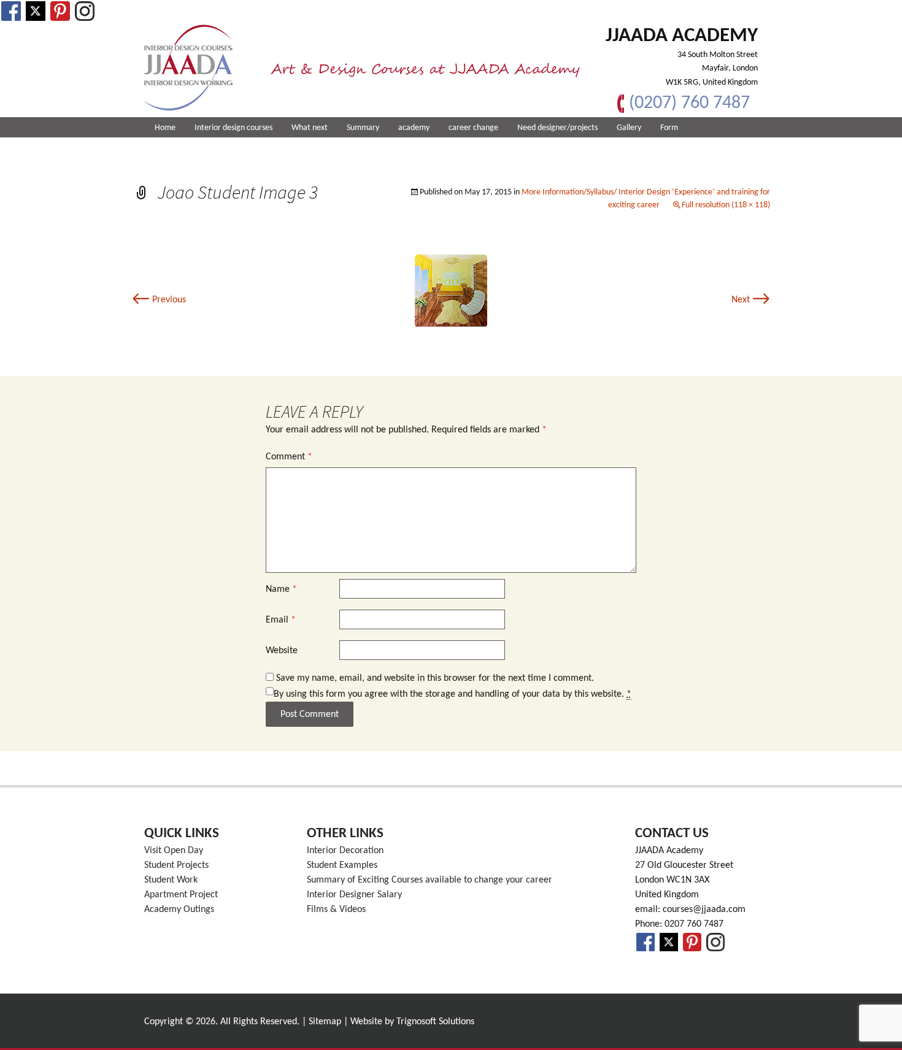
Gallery (629, 127)
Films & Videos (336, 909)
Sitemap (325, 1022)
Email (281, 620)
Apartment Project (181, 895)
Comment (289, 457)
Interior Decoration (345, 851)
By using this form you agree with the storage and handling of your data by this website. (452, 694)
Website (282, 651)
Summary (363, 127)
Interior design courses (233, 127)
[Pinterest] (60, 11)
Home (165, 127)
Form (669, 127)
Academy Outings (179, 909)
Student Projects (176, 865)
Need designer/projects (557, 127)
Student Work (171, 880)
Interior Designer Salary (354, 895)
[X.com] (36, 11)
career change (473, 127)
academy (414, 127)
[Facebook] (11, 11)
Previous (159, 300)
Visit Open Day (173, 851)
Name (281, 589)
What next (309, 127)
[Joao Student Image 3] (451, 291)
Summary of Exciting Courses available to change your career (429, 880)
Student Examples (342, 865)
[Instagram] (85, 11)
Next (750, 300)
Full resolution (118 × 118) (726, 205)
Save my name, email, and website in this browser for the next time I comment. (435, 678)
